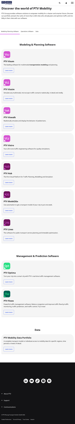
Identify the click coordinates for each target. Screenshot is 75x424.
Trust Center (26, 419)
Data (37, 31)
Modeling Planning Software (10, 31)
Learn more (8, 70)
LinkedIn (26, 381)
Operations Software (27, 31)
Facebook (49, 381)
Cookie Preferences (6, 419)
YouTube (31, 381)
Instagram (43, 381)
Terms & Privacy (17, 419)
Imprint (32, 419)
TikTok (37, 381)
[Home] (6, 3)
